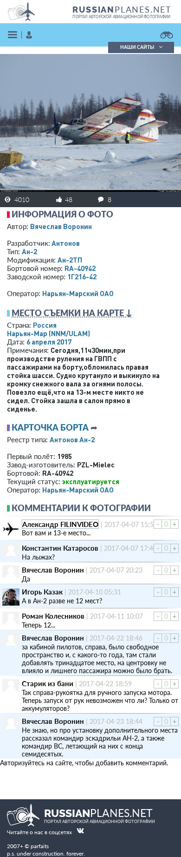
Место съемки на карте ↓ (72, 313)
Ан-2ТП (70, 260)
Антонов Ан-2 (72, 439)
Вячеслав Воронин (61, 226)
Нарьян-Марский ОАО (78, 293)
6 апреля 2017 (48, 341)
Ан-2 (29, 251)
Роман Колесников (53, 616)
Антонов (66, 243)
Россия (45, 325)
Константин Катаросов (60, 548)
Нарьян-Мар (48, 333)
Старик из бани (47, 683)
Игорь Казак (42, 591)
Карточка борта (50, 427)
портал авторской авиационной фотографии (121, 16)
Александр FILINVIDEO (60, 524)
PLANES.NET (122, 9)
